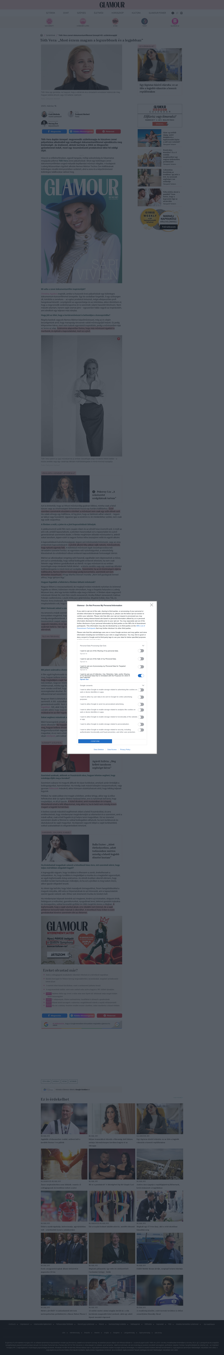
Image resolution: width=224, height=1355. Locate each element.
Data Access (112, 749)
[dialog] (112, 677)
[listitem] (112, 645)
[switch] (141, 650)
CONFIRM (95, 741)
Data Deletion (99, 749)
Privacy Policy (125, 749)
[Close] (152, 605)
